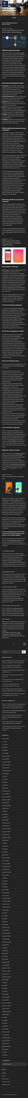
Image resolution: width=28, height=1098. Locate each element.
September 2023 (6, 837)
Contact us (14, 467)
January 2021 (5, 930)
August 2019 (5, 979)
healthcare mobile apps (16, 305)
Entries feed (5, 1079)
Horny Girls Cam (6, 715)
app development (17, 560)
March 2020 (5, 959)
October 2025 (5, 767)
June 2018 (4, 1020)
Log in (3, 1076)
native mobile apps (11, 155)
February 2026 (6, 756)
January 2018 (5, 1034)
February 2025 (6, 791)
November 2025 (6, 765)
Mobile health (5, 270)
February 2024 (6, 823)
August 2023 (5, 840)
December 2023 (6, 828)
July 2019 (4, 982)
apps (12, 132)
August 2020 (5, 945)
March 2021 (5, 924)
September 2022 (6, 872)
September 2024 (6, 805)
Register (4, 1073)
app (8, 182)
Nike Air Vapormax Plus (8, 721)
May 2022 (4, 884)
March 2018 (5, 1029)
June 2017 (4, 1055)
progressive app (6, 87)
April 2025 (5, 785)
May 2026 (4, 747)
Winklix (7, 632)
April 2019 (4, 991)
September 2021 (6, 907)
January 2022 (5, 895)
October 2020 (5, 939)
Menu (14, 17)
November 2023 (6, 831)
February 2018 (5, 1032)
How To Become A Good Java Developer (12, 707)
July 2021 (4, 913)
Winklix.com (5, 450)
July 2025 (4, 776)
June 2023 (4, 846)
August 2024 (5, 808)
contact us (10, 232)
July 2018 (4, 1017)
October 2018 (5, 1008)
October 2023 (5, 834)
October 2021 (5, 904)
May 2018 (4, 1023)
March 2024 (5, 820)
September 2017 (6, 1046)
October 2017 (5, 1043)
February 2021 (5, 927)
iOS (10, 457)
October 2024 (5, 802)
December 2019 (6, 968)
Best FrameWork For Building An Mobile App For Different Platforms (12, 717)
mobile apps (20, 145)
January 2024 (5, 825)
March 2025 (5, 788)
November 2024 (6, 799)
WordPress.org (6, 1084)
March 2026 (5, 753)
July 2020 (4, 947)
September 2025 (6, 770)
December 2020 (6, 933)
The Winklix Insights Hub (9, 9)
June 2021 (4, 915)
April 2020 (5, 956)
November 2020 (6, 936)
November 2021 (6, 901)
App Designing (6, 571)
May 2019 (4, 988)
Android (12, 634)
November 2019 (6, 971)
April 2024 (5, 817)
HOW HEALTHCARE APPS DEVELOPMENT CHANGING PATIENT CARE (11, 243)
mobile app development (15, 540)
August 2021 (5, 910)
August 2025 (5, 773)
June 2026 (4, 744)
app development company (18, 464)
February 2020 (6, 962)
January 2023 (5, 860)
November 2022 (6, 866)
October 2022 (5, 869)
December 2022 (6, 863)
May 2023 (4, 849)
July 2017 (4, 1052)
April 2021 (4, 921)
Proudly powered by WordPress (9, 1094)
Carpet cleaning (6, 726)
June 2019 (4, 985)
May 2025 (4, 782)
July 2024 (4, 811)
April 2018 (4, 1026)
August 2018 (5, 1014)
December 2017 (6, 1037)
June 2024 (4, 814)
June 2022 (4, 881)
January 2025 (5, 794)
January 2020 (5, 965)
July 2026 (4, 741)
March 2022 (5, 889)
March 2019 (5, 994)
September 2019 (6, 976)
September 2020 (6, 942)
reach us (4, 630)
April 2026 (5, 750)
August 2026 (5, 738)
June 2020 (4, 950)
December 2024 (6, 796)
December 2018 (6, 1003)
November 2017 (6, 1040)
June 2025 (4, 779)
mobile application (18, 608)
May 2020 (4, 953)
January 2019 (5, 1000)
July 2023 (4, 843)
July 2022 (4, 878)
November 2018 (6, 1005)
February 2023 (6, 857)
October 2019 (5, 974)
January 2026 (5, 759)
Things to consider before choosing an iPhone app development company (13, 728)
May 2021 (4, 918)
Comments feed (6, 1081)
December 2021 (6, 898)
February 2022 (6, 892)
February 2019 (5, 997)
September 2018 (6, 1011)
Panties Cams (5, 710)
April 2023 (5, 852)
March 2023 (5, 855)
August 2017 (5, 1049)
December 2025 (6, 762)
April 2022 (4, 886)
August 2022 (5, 875)
